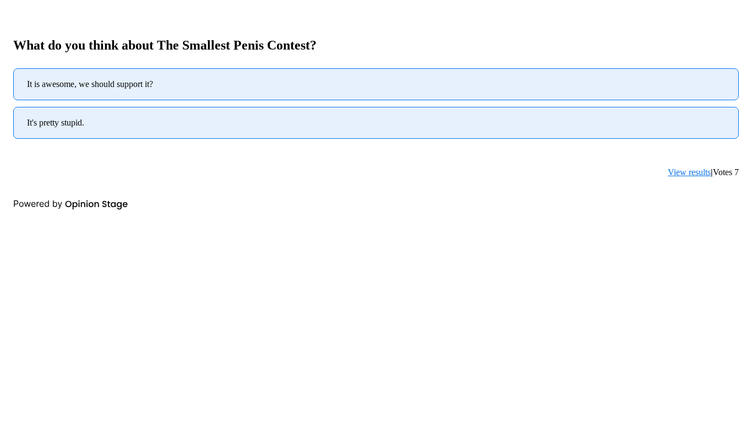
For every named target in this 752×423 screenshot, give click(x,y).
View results (689, 172)
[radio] (376, 84)
